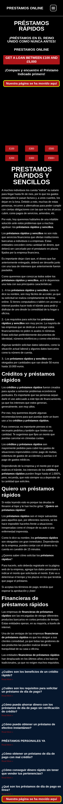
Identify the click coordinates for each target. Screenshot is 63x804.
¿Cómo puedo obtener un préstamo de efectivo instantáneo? (28, 726)
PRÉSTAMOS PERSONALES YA (23, 740)
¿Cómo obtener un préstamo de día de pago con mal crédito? (28, 755)
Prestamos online (31, 49)
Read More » (7, 679)
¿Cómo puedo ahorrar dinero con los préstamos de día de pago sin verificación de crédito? (30, 708)
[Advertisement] (31, 116)
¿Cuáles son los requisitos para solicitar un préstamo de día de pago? (30, 690)
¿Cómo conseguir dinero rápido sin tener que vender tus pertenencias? (30, 771)
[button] (53, 8)
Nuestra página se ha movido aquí (31, 83)
